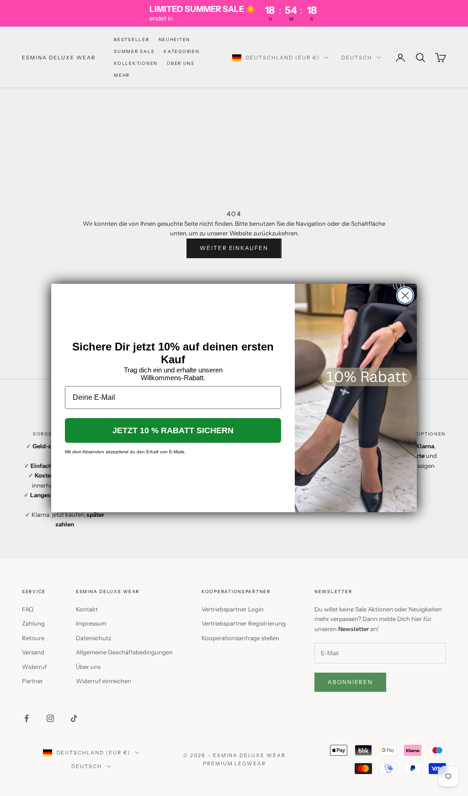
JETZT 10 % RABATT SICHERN (173, 430)
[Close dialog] (405, 295)
